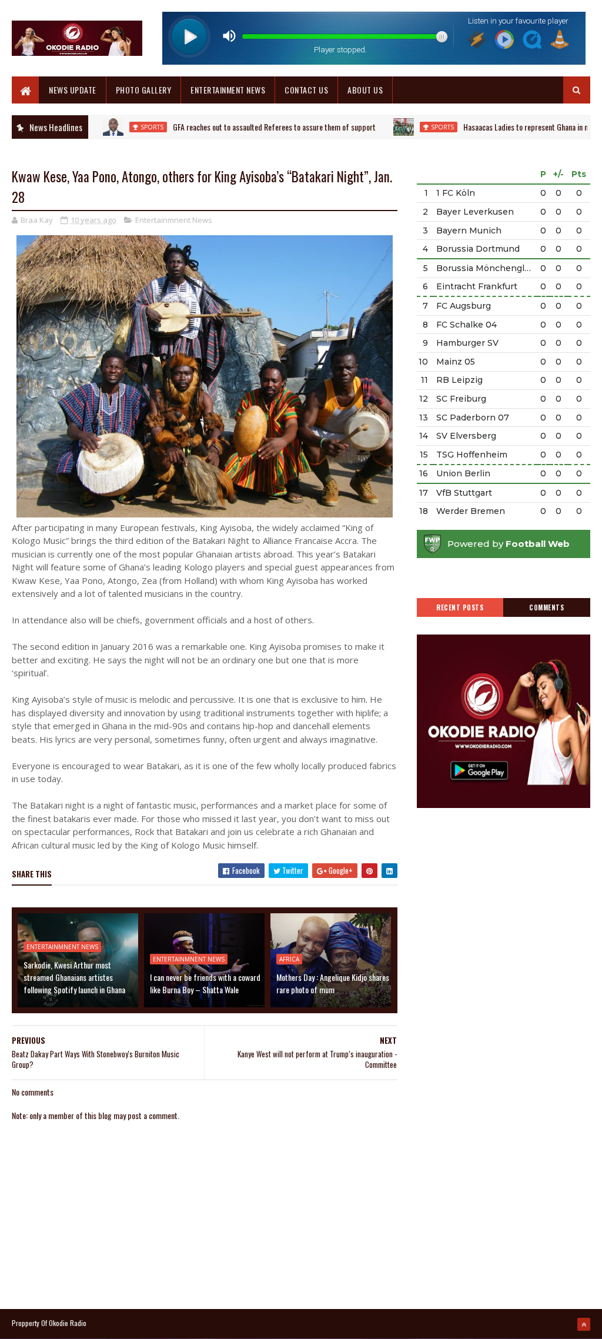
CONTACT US (306, 90)
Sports (122, 127)
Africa (289, 959)
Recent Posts (459, 607)
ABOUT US (365, 90)
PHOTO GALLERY (144, 90)
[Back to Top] (583, 1324)
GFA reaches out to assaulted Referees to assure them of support (244, 127)
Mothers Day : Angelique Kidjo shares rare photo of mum (332, 983)
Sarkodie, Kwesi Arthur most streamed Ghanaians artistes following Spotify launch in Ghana (74, 977)
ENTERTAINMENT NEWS (227, 90)
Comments (546, 607)
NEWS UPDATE (72, 90)
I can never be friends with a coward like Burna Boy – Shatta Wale (205, 983)
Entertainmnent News (173, 220)
